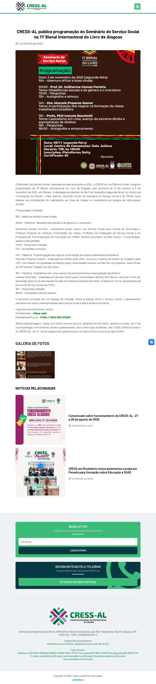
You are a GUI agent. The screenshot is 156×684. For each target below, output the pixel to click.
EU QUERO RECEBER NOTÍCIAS (78, 582)
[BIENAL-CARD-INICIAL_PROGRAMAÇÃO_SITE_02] (35, 364)
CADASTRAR (78, 550)
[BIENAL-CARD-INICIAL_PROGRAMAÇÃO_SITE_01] (78, 112)
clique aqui (39, 313)
